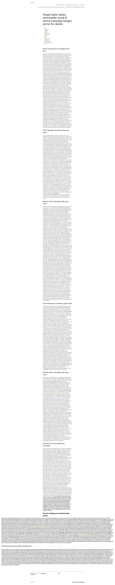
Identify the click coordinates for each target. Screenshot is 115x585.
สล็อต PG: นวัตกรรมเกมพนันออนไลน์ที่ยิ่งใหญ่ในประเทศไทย (74, 7)
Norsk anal (47, 34)
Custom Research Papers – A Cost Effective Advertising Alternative (67, 4)
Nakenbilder (47, 39)
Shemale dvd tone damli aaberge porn (61, 224)
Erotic (46, 36)
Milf (45, 37)
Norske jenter (47, 33)
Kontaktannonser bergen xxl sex (56, 392)
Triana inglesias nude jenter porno (62, 119)
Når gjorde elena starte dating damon (32, 555)
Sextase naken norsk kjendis (58, 250)
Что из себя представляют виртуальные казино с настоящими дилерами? (51, 7)
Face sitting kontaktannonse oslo (56, 401)
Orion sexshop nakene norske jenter (58, 97)
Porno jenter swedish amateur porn (29, 537)
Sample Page (82, 4)
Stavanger (47, 29)
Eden (46, 43)
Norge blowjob (47, 41)
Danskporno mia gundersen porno (36, 527)
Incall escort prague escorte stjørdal (62, 91)
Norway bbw (47, 38)
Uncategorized (43, 573)
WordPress (82, 582)
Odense (46, 32)
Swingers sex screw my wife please (44, 533)
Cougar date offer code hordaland (84, 534)
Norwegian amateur (48, 42)
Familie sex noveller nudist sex (104, 559)
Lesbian (46, 30)
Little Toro (32, 2)
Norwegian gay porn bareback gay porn (57, 105)
